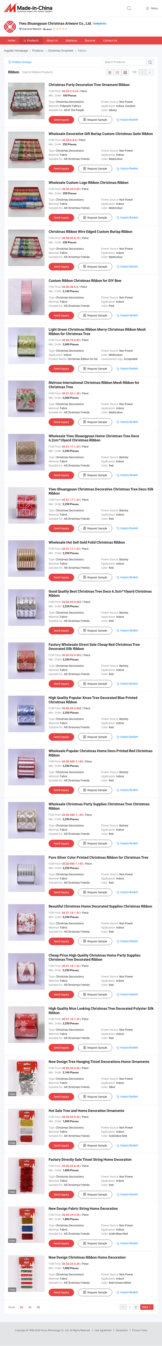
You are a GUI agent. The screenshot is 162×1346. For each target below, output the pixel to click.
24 (21, 1307)
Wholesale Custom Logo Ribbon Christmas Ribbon (88, 182)
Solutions (71, 40)
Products (33, 40)
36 (29, 1307)
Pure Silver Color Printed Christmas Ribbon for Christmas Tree (98, 857)
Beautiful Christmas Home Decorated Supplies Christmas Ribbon (100, 906)
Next (145, 1307)
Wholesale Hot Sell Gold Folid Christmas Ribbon (87, 542)
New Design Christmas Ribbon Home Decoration (87, 1257)
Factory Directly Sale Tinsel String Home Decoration (90, 1159)
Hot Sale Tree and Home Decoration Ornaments (86, 1111)
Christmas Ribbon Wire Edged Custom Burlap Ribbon (90, 232)
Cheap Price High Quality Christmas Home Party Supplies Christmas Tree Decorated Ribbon (94, 957)
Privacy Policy (139, 1330)
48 (38, 1307)
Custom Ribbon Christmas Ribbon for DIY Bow (85, 281)
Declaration (122, 1330)
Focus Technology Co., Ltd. (55, 1330)
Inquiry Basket (129, 119)
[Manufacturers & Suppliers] (29, 7)
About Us (52, 40)
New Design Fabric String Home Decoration (83, 1208)
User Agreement (103, 1330)
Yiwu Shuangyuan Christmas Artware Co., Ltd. (55, 23)
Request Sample (97, 120)
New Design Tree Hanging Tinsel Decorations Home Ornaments (99, 1062)
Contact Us (110, 40)
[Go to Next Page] (150, 72)
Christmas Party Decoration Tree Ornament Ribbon (89, 85)
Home (11, 40)
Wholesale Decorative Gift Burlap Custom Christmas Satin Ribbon (101, 134)
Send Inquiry (61, 120)
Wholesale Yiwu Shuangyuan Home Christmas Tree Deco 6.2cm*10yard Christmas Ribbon (94, 438)
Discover (90, 40)
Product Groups (21, 62)
